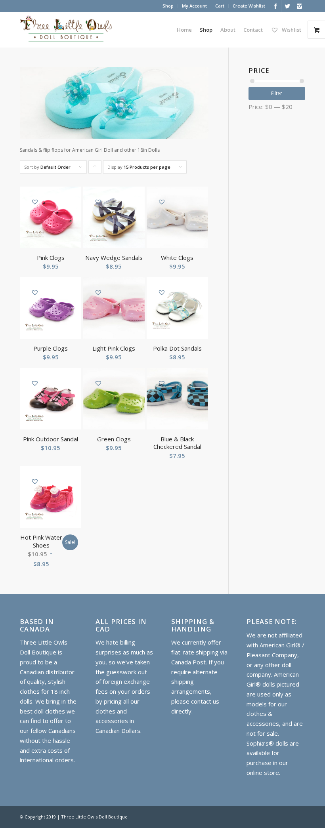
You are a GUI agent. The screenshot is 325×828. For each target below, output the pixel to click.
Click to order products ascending (95, 169)
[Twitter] (287, 6)
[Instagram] (299, 6)
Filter (276, 93)
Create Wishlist (249, 6)
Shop (168, 6)
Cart (219, 6)
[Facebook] (275, 6)
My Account (194, 6)
